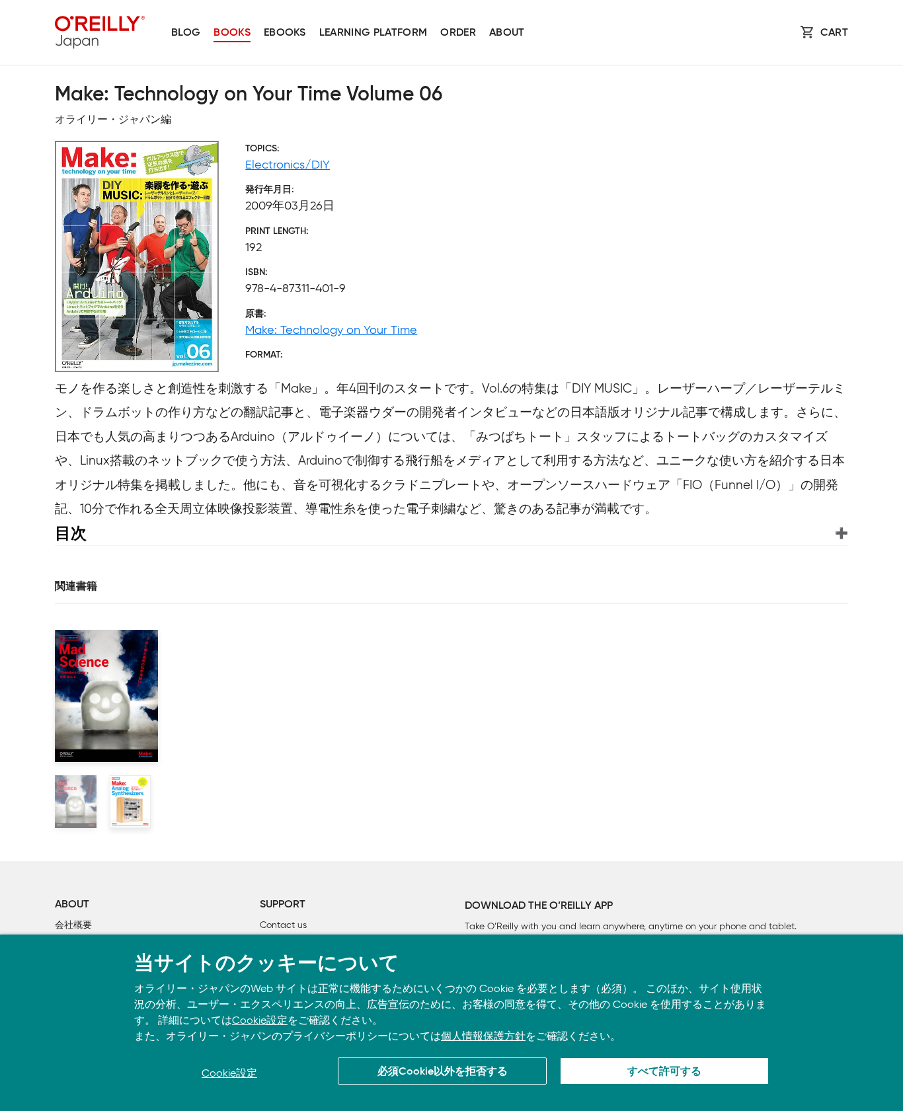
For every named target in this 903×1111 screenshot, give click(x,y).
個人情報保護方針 (483, 1036)
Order (458, 33)
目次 (71, 533)
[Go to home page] (100, 32)
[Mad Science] (76, 801)
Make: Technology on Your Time (331, 330)
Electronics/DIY (287, 164)
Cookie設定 (260, 1020)
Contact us (283, 925)
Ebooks (285, 33)
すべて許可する (664, 1072)
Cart (834, 33)
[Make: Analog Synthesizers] (130, 801)
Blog (185, 33)
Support (282, 905)
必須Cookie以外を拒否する (442, 1072)
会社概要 (73, 925)
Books (232, 33)
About (507, 33)
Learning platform (373, 33)
